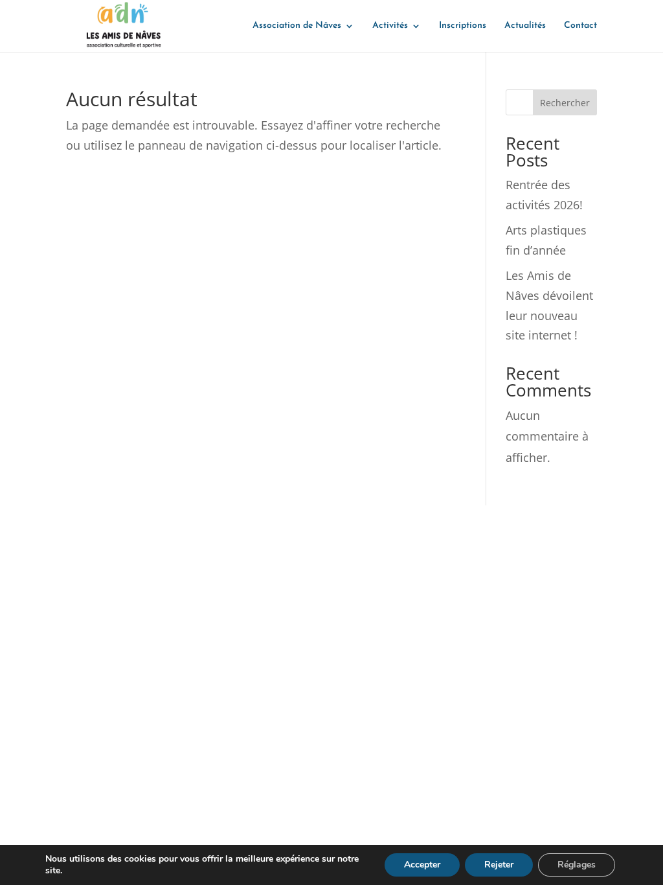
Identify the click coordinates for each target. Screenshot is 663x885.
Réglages (576, 864)
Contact (580, 25)
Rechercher (565, 103)
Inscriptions (462, 25)
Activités (390, 25)
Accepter (422, 864)
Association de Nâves (297, 25)
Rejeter (498, 864)
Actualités (525, 25)
